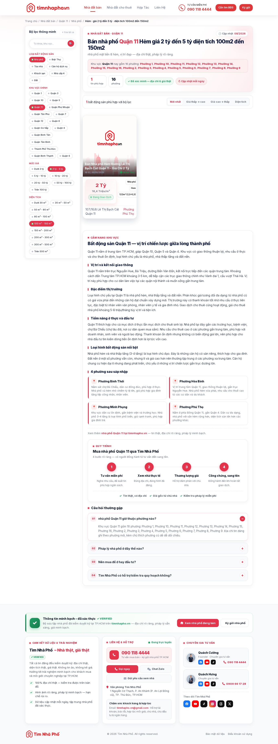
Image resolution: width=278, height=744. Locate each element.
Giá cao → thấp (220, 101)
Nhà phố (76, 21)
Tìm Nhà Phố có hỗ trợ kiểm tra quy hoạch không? (132, 575)
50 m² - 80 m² (41, 209)
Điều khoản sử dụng (240, 733)
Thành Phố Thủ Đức (45, 149)
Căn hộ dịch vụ (59, 66)
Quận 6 (66, 156)
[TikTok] (203, 703)
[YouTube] (195, 703)
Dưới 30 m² (40, 202)
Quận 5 (56, 100)
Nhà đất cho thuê (119, 7)
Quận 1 (38, 93)
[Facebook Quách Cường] (200, 662)
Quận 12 (38, 121)
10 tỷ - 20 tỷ (61, 176)
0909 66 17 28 (236, 683)
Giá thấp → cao (195, 101)
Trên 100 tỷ (40, 189)
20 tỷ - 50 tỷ (41, 183)
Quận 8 (56, 121)
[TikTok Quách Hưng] (213, 683)
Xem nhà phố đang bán (200, 623)
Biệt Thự (56, 59)
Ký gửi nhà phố (235, 623)
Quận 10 (38, 100)
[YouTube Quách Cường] (207, 662)
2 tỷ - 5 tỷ (58, 169)
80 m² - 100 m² (42, 216)
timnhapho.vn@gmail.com (132, 707)
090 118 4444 (236, 662)
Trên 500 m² (41, 251)
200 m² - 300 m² (43, 237)
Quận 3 (54, 93)
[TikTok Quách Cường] (213, 662)
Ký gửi (246, 7)
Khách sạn (39, 73)
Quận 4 (61, 128)
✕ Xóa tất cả (68, 32)
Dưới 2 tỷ (39, 169)
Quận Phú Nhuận (60, 107)
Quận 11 (63, 21)
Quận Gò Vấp (41, 128)
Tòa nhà (38, 66)
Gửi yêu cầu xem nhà (141, 678)
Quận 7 (62, 114)
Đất (36, 80)
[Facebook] (186, 703)
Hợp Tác (143, 7)
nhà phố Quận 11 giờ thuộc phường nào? (124, 518)
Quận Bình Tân (42, 135)
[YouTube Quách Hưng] (207, 683)
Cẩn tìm (225, 7)
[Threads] (221, 703)
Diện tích (240, 101)
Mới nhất (175, 101)
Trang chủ (31, 21)
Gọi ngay (124, 668)
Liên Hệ (159, 7)
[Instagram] (212, 703)
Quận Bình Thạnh (43, 156)
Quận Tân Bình (42, 142)
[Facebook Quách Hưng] (200, 683)
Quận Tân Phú (41, 114)
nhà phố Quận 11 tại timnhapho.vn (124, 433)
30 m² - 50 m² (62, 202)
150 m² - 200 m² (43, 230)
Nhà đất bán (93, 7)
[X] (229, 703)
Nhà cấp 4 (59, 73)
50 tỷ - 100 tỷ (64, 183)
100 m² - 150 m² (43, 223)
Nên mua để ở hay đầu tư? (114, 562)
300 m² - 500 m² (43, 244)
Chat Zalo (158, 668)
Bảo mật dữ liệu (215, 733)
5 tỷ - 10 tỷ (40, 176)
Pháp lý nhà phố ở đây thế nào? (118, 548)
